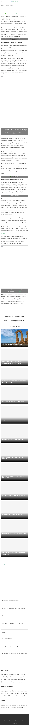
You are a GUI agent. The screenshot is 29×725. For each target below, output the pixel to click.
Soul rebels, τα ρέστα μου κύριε (8, 615)
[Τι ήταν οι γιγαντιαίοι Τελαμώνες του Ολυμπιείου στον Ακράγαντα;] (14, 376)
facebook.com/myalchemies (19, 709)
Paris (24, 720)
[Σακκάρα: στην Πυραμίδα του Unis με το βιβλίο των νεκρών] (14, 548)
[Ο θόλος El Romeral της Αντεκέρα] (14, 434)
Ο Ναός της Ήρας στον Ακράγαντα (12, 344)
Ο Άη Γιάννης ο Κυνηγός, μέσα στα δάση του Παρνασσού (13, 623)
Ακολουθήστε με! (18, 291)
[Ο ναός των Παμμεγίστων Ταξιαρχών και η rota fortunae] (14, 472)
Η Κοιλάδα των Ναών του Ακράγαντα (13, 401)
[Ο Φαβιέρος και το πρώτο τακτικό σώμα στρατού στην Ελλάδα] (14, 529)
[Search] (27, 1)
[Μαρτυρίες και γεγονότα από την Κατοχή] (14, 453)
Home (2, 5)
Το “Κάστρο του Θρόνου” (7, 638)
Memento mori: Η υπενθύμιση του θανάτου (10, 600)
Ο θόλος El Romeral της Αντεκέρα (13, 439)
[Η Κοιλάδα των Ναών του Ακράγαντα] (14, 395)
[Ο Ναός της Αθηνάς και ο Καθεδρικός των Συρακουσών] (14, 415)
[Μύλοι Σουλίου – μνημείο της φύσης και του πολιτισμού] (14, 491)
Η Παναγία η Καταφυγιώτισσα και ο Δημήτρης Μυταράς (13, 646)
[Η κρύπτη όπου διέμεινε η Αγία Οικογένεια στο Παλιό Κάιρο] (14, 510)
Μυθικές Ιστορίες (9, 5)
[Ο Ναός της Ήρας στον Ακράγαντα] (14, 338)
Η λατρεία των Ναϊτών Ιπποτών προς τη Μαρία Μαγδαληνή (13, 608)
